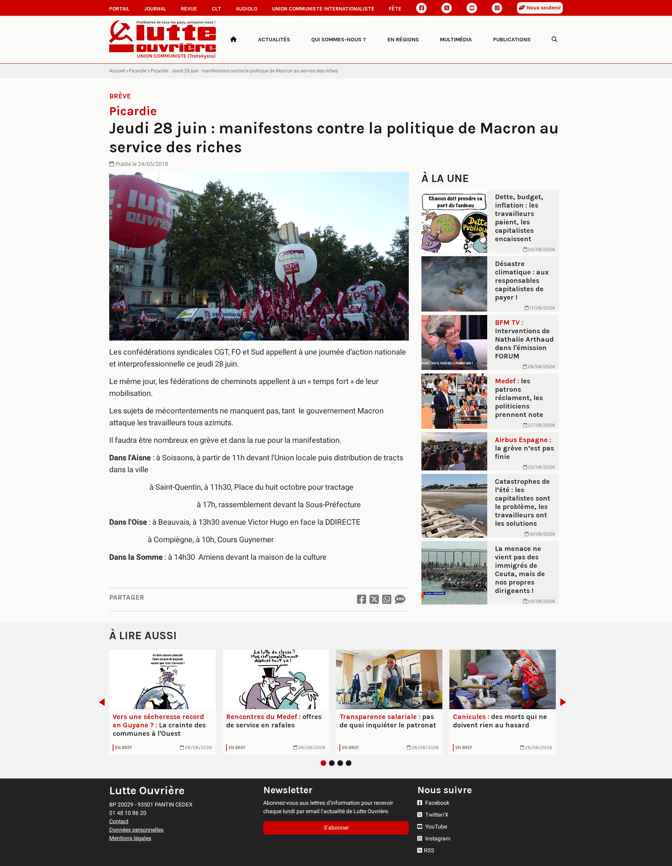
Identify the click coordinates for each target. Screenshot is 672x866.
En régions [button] (403, 39)
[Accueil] (233, 40)
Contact (118, 821)
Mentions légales (130, 838)
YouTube (435, 826)
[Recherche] (554, 40)
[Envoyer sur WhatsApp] (386, 599)
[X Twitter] (446, 8)
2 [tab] (332, 763)
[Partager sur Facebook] (361, 599)
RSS (429, 850)
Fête (395, 9)
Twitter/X (436, 814)
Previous (100, 702)
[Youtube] (472, 8)
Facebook (436, 802)
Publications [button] (512, 39)
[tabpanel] (162, 702)
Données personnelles (136, 829)
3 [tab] (340, 763)
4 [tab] (348, 763)
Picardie (137, 71)
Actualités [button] (274, 39)
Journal (155, 9)
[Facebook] (421, 8)
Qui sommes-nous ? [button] (338, 39)
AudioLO (246, 9)
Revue (189, 9)
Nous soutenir (543, 8)
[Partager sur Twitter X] (374, 599)
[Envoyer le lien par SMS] (400, 599)
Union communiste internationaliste (323, 9)
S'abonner (336, 827)
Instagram (437, 838)
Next (565, 702)
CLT (216, 9)
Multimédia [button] (456, 39)
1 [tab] (323, 763)
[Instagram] (497, 8)
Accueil (117, 71)
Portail (119, 9)
